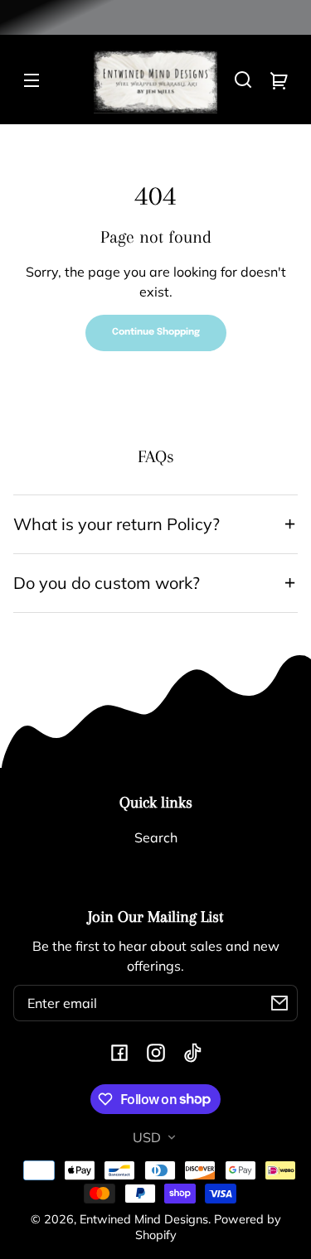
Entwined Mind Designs (144, 1219)
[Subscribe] (279, 1003)
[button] (243, 79)
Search (155, 837)
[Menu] (31, 79)
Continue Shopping (156, 332)
